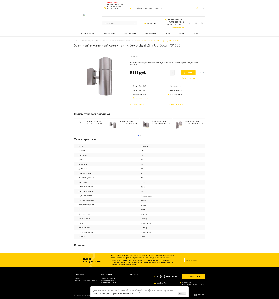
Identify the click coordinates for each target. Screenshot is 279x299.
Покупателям (106, 274)
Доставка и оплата (137, 104)
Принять (182, 293)
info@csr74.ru (152, 23)
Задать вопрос (191, 260)
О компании (79, 274)
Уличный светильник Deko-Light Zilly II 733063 (94, 122)
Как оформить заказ (108, 280)
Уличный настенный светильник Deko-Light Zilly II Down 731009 (194, 122)
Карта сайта (133, 274)
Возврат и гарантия (176, 104)
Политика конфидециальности (85, 280)
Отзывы (77, 278)
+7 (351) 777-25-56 (176, 22)
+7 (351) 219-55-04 (176, 20)
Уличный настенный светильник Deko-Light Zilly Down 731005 (128, 122)
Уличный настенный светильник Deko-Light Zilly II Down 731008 (161, 122)
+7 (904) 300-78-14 (175, 25)
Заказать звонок (178, 27)
